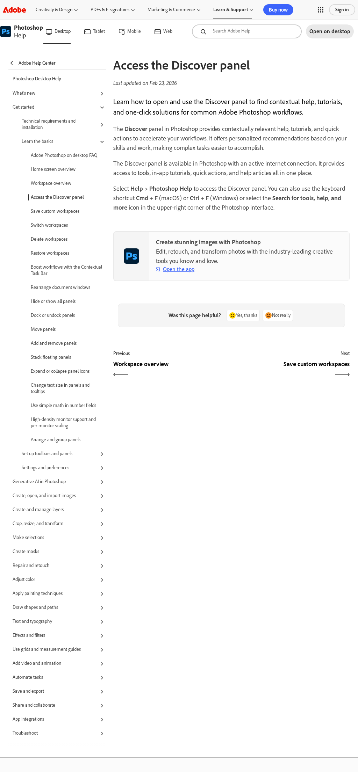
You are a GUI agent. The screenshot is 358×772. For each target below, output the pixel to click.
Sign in (342, 10)
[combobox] (247, 31)
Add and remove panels (54, 343)
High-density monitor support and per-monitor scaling (63, 422)
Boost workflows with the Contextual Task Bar (66, 270)
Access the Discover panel (57, 197)
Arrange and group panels (55, 440)
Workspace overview (51, 183)
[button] (320, 9)
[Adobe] (14, 9)
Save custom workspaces (55, 211)
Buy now (278, 10)
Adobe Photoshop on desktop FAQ (64, 155)
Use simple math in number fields (63, 405)
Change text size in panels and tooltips (60, 388)
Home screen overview (53, 169)
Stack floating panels (51, 357)
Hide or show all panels (53, 301)
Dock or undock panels (53, 315)
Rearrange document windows (60, 287)
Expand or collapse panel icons (60, 371)
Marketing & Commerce (171, 10)
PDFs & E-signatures (110, 10)
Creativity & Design (54, 10)
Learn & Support (230, 10)
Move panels (43, 329)
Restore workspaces (50, 253)
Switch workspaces (49, 225)
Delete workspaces (49, 239)
